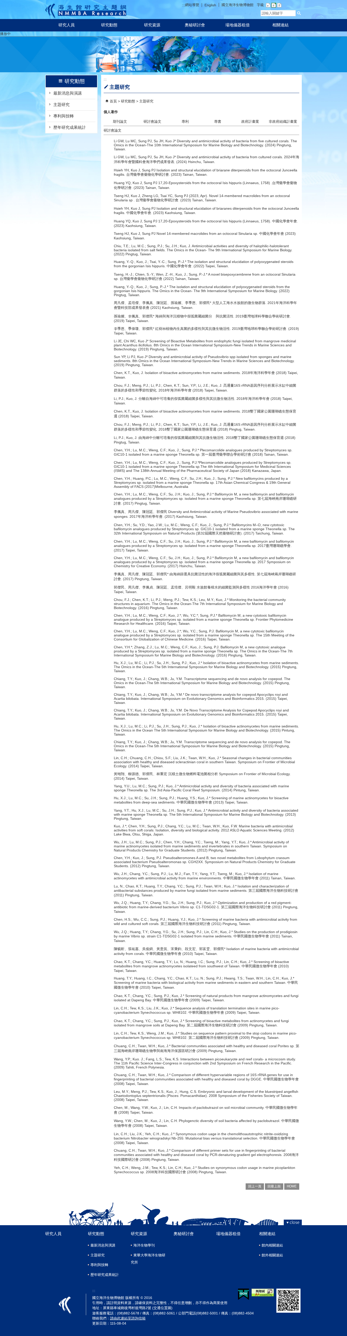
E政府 (243, 1294)
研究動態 (109, 25)
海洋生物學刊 (144, 1245)
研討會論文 (152, 121)
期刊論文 (120, 121)
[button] (299, 13)
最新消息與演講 (67, 93)
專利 (185, 121)
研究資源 (152, 25)
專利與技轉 (63, 116)
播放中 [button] (5, 34)
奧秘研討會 (195, 25)
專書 (217, 121)
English (210, 5)
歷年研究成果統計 (69, 127)
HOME (292, 1186)
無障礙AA (262, 1292)
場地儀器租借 (237, 25)
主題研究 (61, 104)
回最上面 (274, 1186)
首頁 (113, 101)
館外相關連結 (272, 1255)
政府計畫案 (250, 121)
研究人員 (66, 25)
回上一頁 (254, 1186)
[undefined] (173, 69)
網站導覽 (192, 5)
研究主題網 (85, 9)
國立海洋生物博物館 (238, 5)
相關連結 (280, 25)
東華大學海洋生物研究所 (148, 1258)
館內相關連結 (272, 1245)
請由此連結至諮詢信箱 (128, 1318)
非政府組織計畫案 (283, 121)
